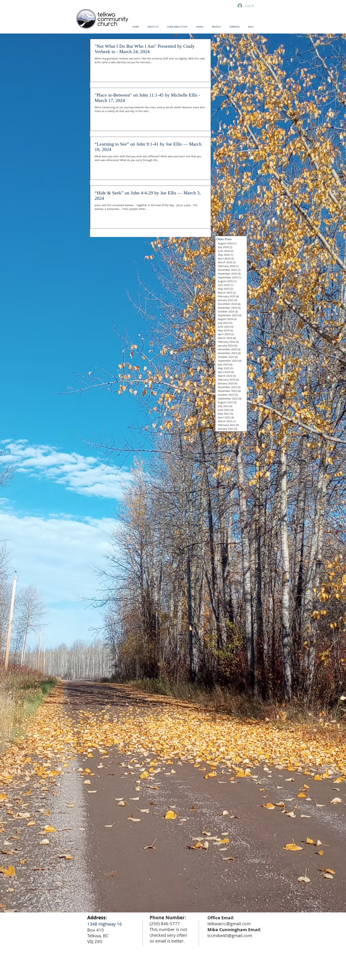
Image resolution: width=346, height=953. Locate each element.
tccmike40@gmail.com (229, 935)
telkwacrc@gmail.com (229, 924)
